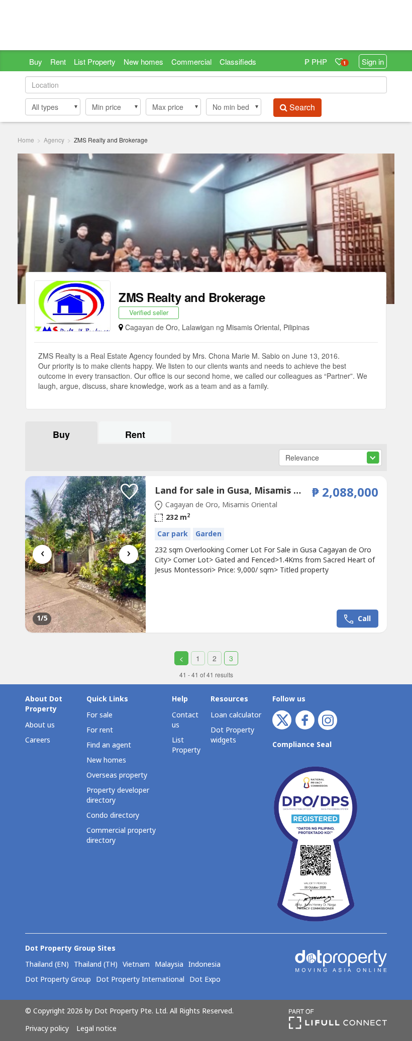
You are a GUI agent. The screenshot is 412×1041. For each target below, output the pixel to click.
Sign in (373, 61)
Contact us (185, 720)
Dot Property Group (58, 980)
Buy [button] (61, 434)
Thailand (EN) (47, 965)
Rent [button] (135, 434)
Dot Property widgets (232, 735)
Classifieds (238, 61)
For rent (99, 730)
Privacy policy (47, 1029)
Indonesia (204, 965)
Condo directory (112, 815)
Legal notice (96, 1029)
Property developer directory (117, 795)
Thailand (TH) (96, 965)
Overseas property (116, 775)
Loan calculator (236, 715)
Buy (35, 61)
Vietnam (136, 965)
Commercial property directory (121, 835)
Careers (37, 740)
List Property (95, 61)
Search (301, 107)
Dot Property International (140, 980)
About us (40, 725)
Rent (58, 61)
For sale (99, 715)
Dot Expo (205, 980)
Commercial (191, 61)
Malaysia (169, 965)
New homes (143, 61)
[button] (52, 106)
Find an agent (108, 745)
